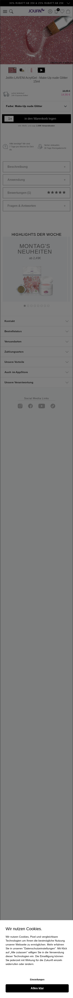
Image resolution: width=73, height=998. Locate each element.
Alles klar (37, 988)
